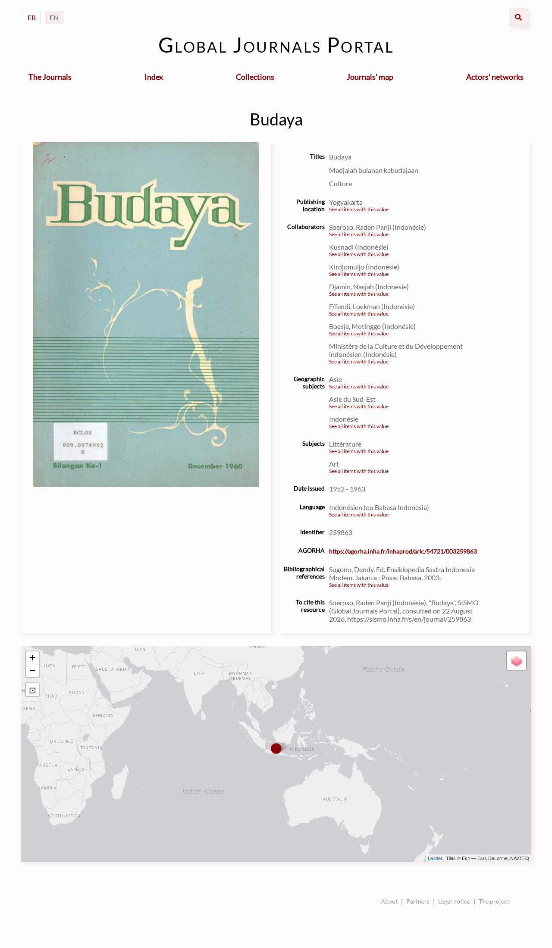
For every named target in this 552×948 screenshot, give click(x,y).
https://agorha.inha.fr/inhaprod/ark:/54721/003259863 (403, 551)
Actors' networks (495, 76)
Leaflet (435, 857)
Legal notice (454, 901)
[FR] (32, 9)
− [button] (32, 670)
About (389, 901)
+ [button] (32, 657)
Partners (418, 901)
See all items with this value (359, 209)
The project (494, 901)
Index (153, 76)
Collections (255, 76)
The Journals (50, 76)
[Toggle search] (518, 17)
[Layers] (516, 660)
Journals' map (370, 76)
